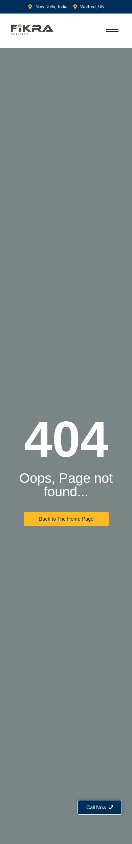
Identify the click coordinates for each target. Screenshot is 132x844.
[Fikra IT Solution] (32, 29)
